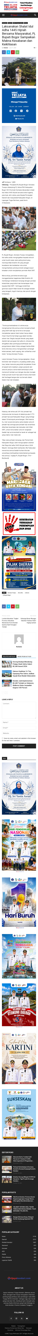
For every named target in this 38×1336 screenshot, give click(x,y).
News (26, 23)
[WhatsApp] (17, 52)
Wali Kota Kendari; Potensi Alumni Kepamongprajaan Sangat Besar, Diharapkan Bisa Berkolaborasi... (24, 1199)
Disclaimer (10, 1330)
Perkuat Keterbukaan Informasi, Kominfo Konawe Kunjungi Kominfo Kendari (24, 1169)
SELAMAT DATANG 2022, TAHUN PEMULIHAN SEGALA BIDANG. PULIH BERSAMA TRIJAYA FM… (24, 1209)
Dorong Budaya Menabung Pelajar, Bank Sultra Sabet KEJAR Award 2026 (22, 664)
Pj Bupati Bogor (7, 595)
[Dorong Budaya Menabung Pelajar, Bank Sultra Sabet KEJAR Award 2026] (7, 664)
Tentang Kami (21, 1326)
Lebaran (27, 592)
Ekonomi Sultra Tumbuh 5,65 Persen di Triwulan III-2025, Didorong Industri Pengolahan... (23, 1159)
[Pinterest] (13, 52)
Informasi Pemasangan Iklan (23, 1330)
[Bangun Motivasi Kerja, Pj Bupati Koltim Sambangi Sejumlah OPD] (7, 1219)
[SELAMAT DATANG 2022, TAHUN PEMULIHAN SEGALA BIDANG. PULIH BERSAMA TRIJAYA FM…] (7, 1209)
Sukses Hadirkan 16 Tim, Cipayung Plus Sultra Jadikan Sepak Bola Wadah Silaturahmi (24, 673)
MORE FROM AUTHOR (24, 656)
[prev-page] (3, 692)
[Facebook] (4, 52)
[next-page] (6, 692)
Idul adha (20, 592)
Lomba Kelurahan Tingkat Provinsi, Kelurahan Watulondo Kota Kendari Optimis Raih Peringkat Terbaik (10, 623)
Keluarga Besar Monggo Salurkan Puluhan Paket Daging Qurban (28, 621)
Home (3, 20)
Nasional (9, 20)
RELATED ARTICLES (9, 656)
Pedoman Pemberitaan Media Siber (14, 1328)
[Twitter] (8, 52)
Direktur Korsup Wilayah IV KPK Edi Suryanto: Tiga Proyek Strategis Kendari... (24, 1179)
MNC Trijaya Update (18, 23)
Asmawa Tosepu (12, 592)
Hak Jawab (29, 1328)
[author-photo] (19, 644)
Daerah (16, 20)
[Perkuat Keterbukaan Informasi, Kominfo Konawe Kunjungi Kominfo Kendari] (7, 1169)
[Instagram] (16, 1319)
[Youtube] (27, 1319)
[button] (3, 15)
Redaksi (6, 47)
